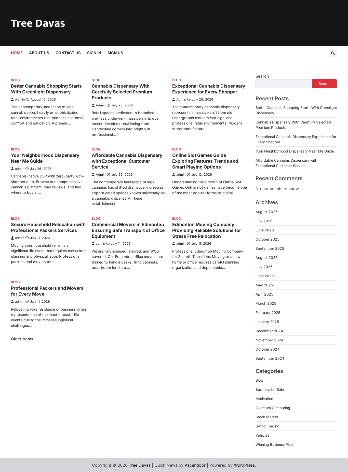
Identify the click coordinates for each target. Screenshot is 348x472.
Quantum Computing (273, 408)
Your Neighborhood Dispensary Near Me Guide (295, 151)
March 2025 (266, 303)
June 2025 (265, 276)
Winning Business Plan (274, 444)
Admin (20, 99)
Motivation (264, 398)
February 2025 (268, 312)
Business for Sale (270, 389)
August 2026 (267, 212)
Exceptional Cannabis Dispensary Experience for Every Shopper (208, 88)
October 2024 (267, 349)
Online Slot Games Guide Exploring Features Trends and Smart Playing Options (205, 161)
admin (19, 169)
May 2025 (264, 285)
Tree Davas (38, 23)
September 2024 (270, 358)
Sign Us (115, 52)
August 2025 (266, 257)
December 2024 (269, 331)
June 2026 (265, 230)
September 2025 (270, 248)
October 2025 (267, 239)
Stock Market (267, 417)
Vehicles (262, 435)
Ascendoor (195, 465)
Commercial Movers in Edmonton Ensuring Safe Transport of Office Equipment (128, 230)
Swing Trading (267, 426)
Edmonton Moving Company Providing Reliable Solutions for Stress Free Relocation (206, 230)
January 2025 (267, 322)
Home (17, 52)
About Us (39, 52)
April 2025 (264, 294)
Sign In (94, 52)
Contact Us (68, 52)
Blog (15, 80)
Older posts (22, 338)
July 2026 (264, 221)
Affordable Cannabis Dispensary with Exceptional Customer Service (127, 161)
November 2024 (269, 340)
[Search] (333, 53)
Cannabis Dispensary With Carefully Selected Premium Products (122, 91)
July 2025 (264, 267)
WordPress (244, 465)
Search (262, 76)
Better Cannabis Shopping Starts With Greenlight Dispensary (46, 88)
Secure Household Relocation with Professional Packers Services (48, 227)
